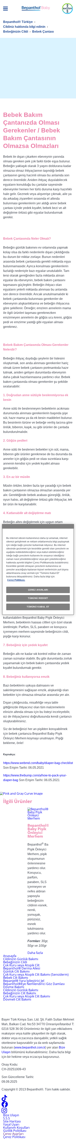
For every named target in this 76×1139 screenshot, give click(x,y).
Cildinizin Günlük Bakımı (20, 959)
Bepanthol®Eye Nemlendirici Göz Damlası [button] (34, 984)
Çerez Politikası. (16, 580)
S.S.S (6, 1118)
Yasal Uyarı (11, 1124)
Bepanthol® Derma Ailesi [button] (21, 968)
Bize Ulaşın (11, 1115)
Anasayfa (9, 956)
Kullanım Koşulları (16, 1127)
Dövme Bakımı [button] (13, 987)
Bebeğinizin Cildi (15, 31)
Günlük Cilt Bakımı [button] (16, 971)
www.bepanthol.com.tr (30, 1047)
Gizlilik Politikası (14, 1131)
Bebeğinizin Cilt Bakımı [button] (19, 993)
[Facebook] (5, 1105)
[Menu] (5, 9)
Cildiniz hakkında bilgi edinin (24, 26)
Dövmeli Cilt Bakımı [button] (17, 999)
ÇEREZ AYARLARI (38, 590)
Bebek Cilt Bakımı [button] (15, 977)
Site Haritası (12, 1121)
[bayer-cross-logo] (67, 8)
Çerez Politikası (14, 1137)
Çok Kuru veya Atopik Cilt (21, 965)
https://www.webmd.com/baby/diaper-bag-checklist (38, 763)
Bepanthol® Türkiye (18, 21)
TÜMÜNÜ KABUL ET (38, 607)
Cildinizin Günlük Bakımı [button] (20, 990)
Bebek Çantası (43, 31)
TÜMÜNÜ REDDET (38, 598)
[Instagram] (4, 1111)
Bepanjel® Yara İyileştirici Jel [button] (23, 981)
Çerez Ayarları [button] (13, 1134)
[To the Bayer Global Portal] (38, 1007)
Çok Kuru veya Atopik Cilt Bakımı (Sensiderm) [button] (36, 974)
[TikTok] (4, 1099)
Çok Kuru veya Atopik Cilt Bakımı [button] (26, 996)
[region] (38, 569)
